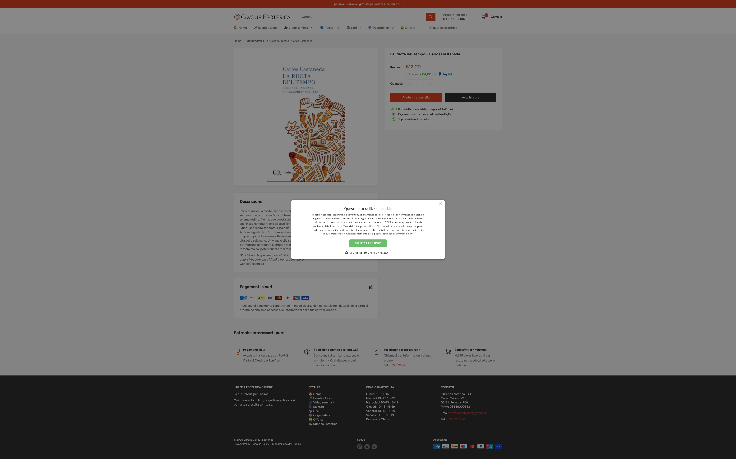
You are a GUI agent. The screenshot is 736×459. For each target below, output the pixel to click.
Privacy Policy (404, 233)
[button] (368, 252)
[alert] (368, 229)
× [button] (440, 203)
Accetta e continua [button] (368, 243)
